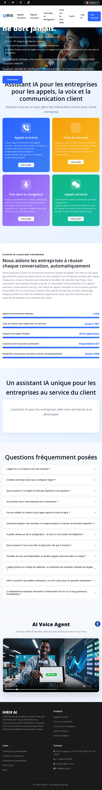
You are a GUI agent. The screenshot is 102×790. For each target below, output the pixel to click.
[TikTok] (28, 2)
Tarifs (72, 16)
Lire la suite (26, 165)
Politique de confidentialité (14, 751)
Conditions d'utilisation (13, 756)
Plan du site (7, 765)
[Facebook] (5, 2)
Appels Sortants (34, 16)
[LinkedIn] (13, 2)
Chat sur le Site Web (61, 16)
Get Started (94, 16)
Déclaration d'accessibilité (14, 760)
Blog (4, 770)
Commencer (12, 79)
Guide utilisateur (61, 735)
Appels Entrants (21, 16)
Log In (82, 16)
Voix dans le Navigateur (49, 16)
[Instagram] (20, 2)
